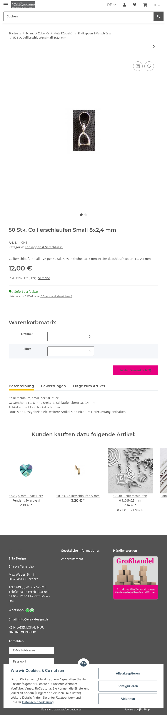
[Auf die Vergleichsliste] (138, 66)
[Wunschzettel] (134, 4)
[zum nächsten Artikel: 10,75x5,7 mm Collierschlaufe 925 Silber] (153, 46)
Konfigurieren (128, 686)
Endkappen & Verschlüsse (44, 247)
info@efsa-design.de (33, 619)
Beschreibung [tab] (21, 386)
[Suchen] (159, 16)
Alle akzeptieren (128, 673)
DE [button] (109, 4)
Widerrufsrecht (72, 559)
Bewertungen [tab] (53, 386)
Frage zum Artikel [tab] (89, 386)
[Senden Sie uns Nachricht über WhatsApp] (29, 610)
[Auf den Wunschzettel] (149, 66)
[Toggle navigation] (5, 2)
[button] (124, 4)
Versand (44, 278)
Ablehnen (128, 698)
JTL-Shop (144, 709)
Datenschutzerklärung (38, 702)
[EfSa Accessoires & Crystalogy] (23, 5)
